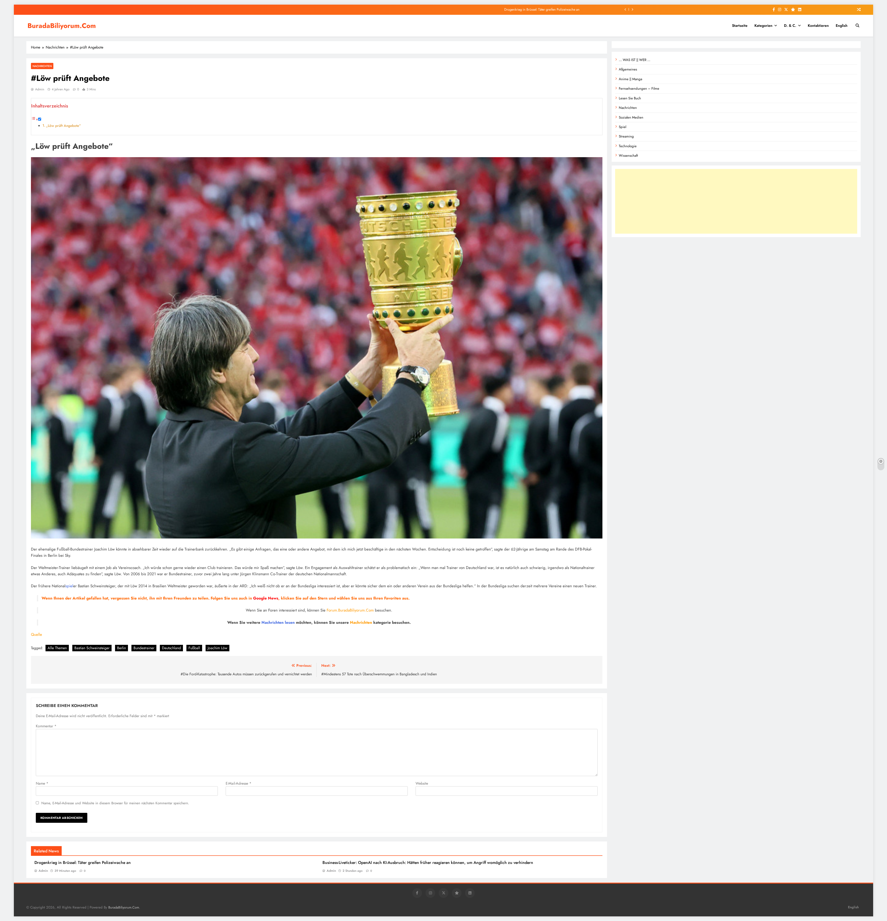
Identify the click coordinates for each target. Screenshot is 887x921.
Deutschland (171, 648)
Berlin (121, 648)
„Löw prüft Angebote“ (63, 125)
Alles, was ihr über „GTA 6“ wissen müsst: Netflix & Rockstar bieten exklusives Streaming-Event (514, 9)
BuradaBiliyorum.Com (61, 26)
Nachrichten (42, 66)
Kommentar (46, 726)
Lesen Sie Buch (630, 98)
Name (42, 783)
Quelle (36, 634)
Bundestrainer (144, 648)
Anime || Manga (630, 79)
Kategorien (763, 25)
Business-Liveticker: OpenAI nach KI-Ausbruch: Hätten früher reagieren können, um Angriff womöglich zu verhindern (427, 863)
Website (422, 783)
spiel (69, 586)
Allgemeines (628, 69)
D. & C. (790, 25)
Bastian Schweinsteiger (91, 648)
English (842, 25)
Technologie (628, 146)
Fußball (194, 648)
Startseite (739, 25)
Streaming (626, 136)
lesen (290, 622)
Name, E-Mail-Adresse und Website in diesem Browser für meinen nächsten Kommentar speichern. (115, 803)
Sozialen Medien (631, 117)
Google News (265, 598)
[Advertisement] (736, 201)
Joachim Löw (217, 648)
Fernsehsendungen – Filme (639, 88)
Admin (39, 89)
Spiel (622, 126)
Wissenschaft (628, 155)
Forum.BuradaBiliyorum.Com (350, 610)
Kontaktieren (818, 25)
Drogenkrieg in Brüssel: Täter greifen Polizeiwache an (82, 863)
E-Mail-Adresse (238, 783)
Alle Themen (57, 648)
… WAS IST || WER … (634, 59)
